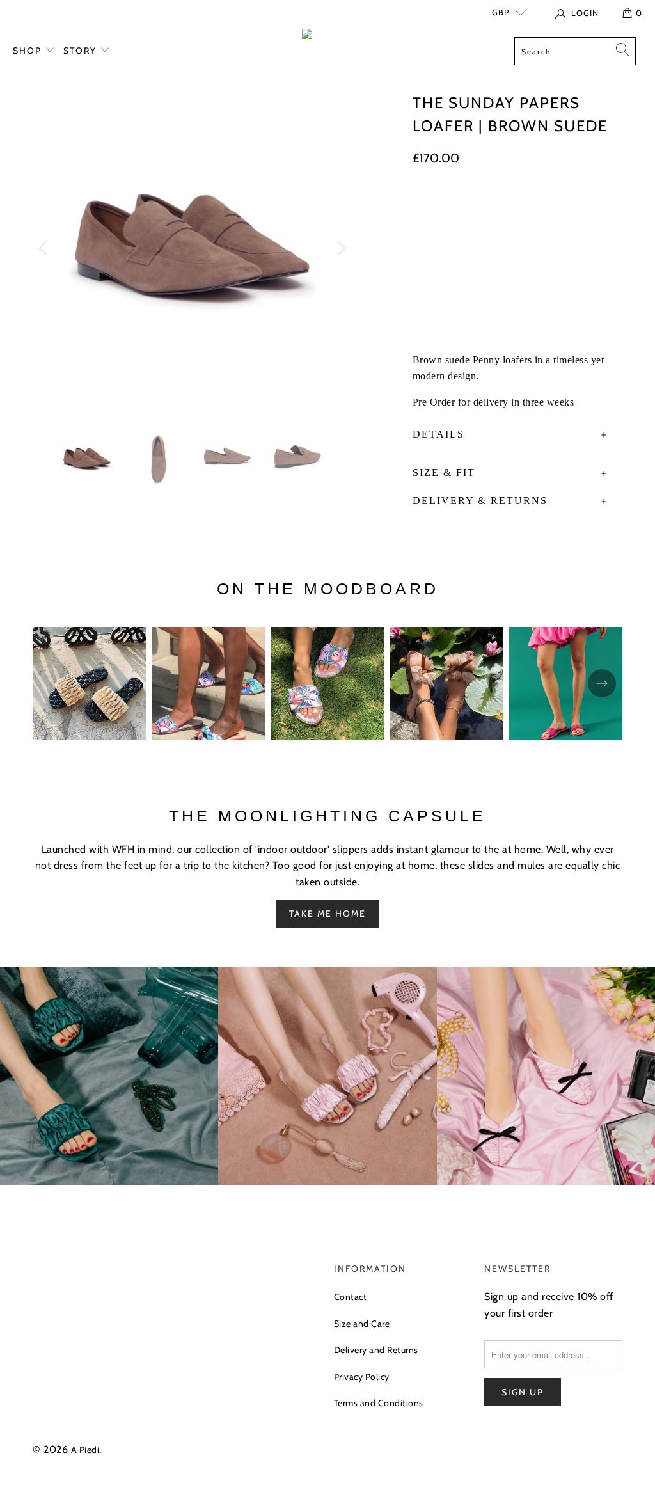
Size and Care (362, 1323)
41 (425, 236)
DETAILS (438, 434)
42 (458, 236)
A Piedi (85, 1449)
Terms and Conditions (378, 1403)
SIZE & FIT (444, 472)
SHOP (29, 50)
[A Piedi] (327, 36)
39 (525, 208)
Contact (350, 1297)
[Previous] (45, 248)
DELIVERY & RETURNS (480, 500)
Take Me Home (327, 913)
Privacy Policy (362, 1377)
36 (426, 208)
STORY (81, 50)
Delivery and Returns (376, 1350)
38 (492, 208)
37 (460, 208)
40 (560, 208)
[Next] (339, 248)
